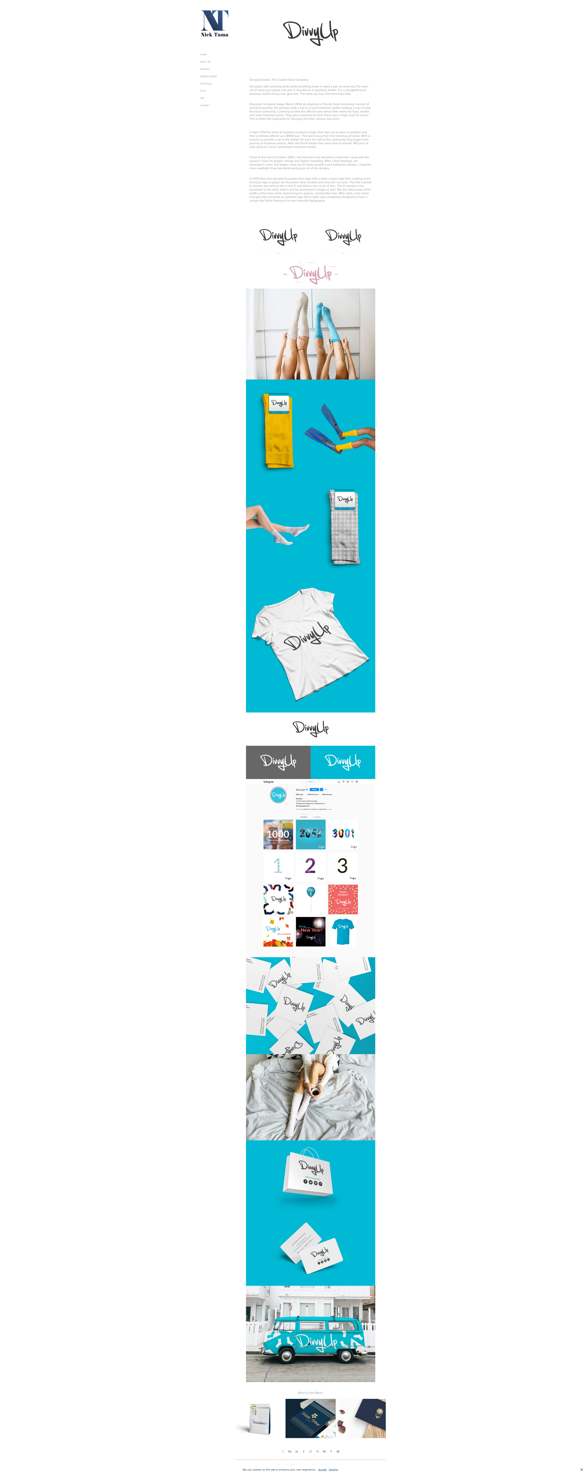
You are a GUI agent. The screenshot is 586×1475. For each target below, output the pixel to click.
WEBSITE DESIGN (208, 76)
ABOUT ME (205, 61)
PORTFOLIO (206, 83)
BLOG (203, 90)
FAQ (202, 98)
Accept (322, 1469)
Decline (333, 1469)
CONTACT (205, 105)
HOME (203, 54)
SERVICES (205, 69)
